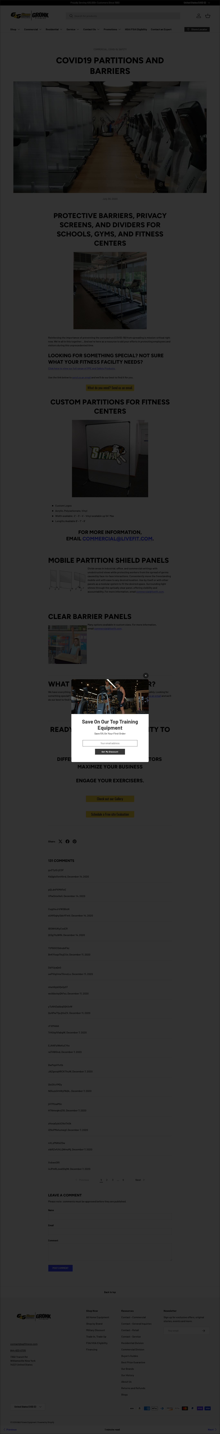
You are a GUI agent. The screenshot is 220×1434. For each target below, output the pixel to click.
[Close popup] (146, 675)
